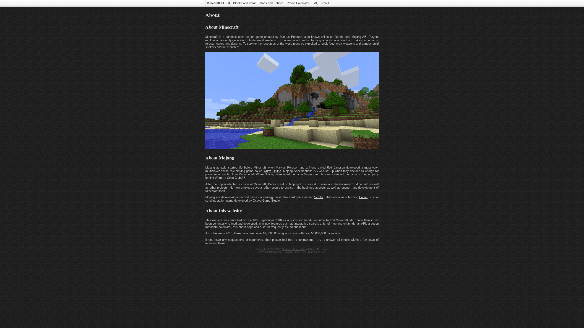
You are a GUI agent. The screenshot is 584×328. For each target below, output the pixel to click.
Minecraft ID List (218, 3)
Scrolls (318, 197)
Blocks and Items (244, 3)
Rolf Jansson (336, 167)
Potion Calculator (298, 3)
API (324, 252)
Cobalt (363, 197)
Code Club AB (236, 177)
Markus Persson (291, 36)
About (325, 3)
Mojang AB (359, 36)
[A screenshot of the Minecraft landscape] (292, 148)
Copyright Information (270, 252)
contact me (306, 239)
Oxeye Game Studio (266, 200)
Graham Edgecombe (293, 249)
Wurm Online (272, 171)
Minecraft (211, 36)
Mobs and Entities (272, 3)
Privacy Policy (292, 252)
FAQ (315, 3)
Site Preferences (311, 252)
